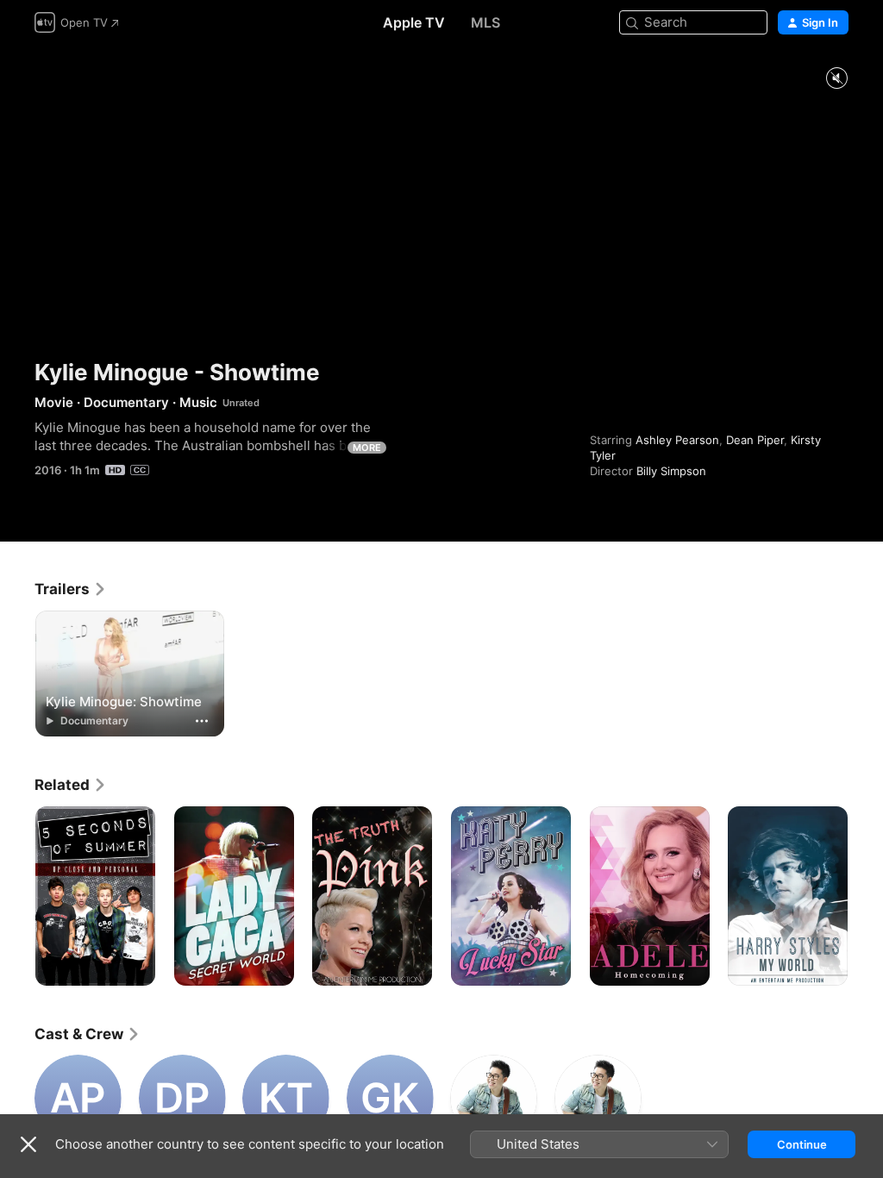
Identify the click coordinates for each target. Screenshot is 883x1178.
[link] (70, 589)
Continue (802, 1144)
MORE (367, 448)
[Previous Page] (17, 896)
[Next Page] (866, 896)
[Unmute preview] (836, 79)
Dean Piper (755, 440)
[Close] (28, 1144)
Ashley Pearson (677, 440)
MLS (485, 22)
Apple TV (414, 22)
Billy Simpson (671, 471)
